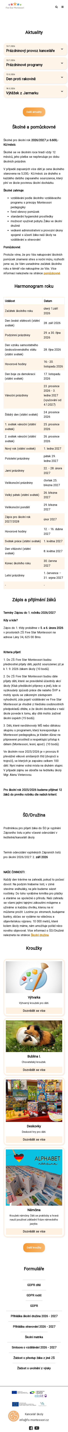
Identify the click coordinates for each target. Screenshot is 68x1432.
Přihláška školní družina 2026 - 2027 (34, 1316)
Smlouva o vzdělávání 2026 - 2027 (34, 1347)
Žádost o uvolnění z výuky (34, 1368)
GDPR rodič (34, 1295)
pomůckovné (52, 273)
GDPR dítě (34, 1285)
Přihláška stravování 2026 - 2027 (34, 1326)
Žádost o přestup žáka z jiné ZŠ (34, 1358)
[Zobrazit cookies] (14, 1417)
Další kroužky (34, 1247)
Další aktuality (34, 112)
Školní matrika (34, 1337)
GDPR (34, 1306)
